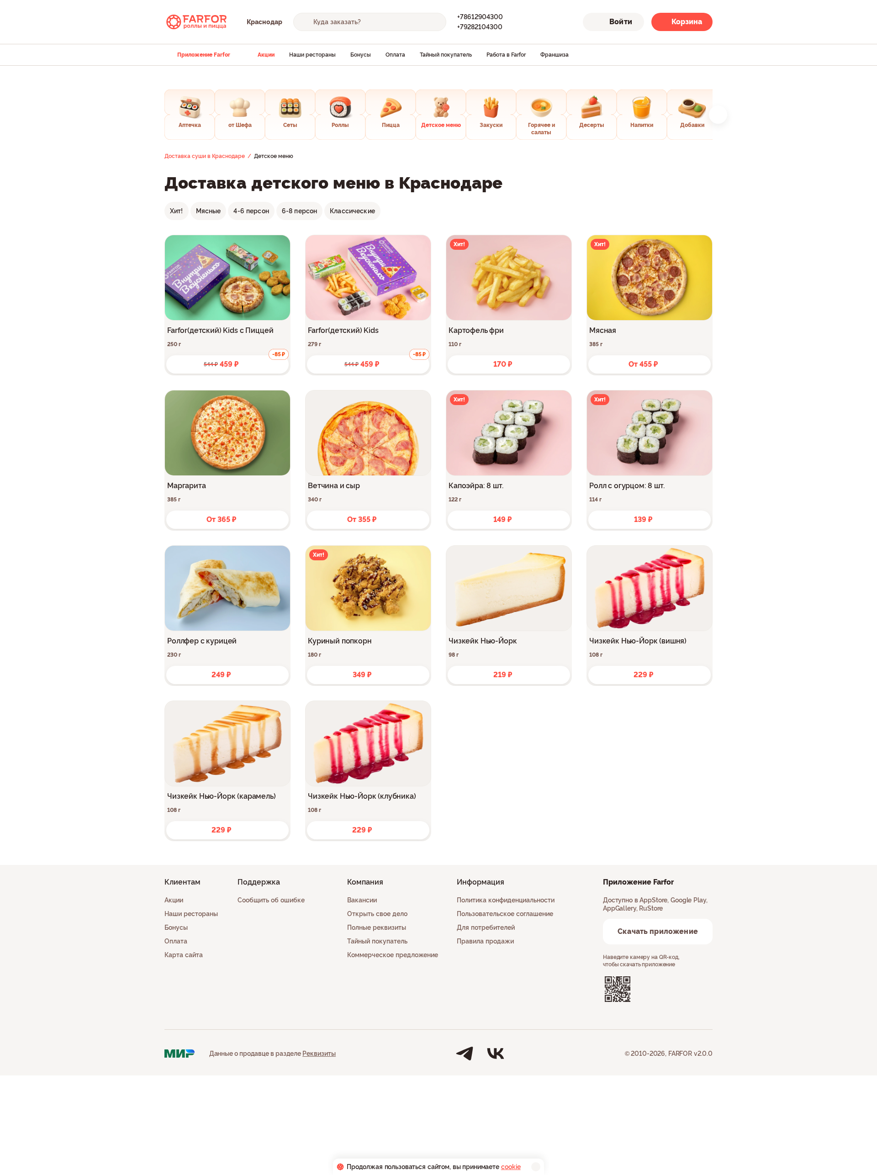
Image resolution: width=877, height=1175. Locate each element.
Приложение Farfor (203, 55)
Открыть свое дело (377, 913)
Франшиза (554, 55)
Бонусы (360, 55)
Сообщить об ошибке (271, 900)
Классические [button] (352, 211)
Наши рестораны (312, 55)
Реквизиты (319, 1053)
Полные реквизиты (376, 927)
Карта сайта (183, 955)
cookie (511, 1166)
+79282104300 (479, 27)
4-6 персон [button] (251, 211)
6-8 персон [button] (299, 211)
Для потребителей (486, 927)
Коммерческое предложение (392, 955)
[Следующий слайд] (718, 114)
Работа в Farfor (506, 55)
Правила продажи (485, 941)
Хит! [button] (176, 211)
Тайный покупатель (446, 55)
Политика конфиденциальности (506, 900)
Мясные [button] (208, 211)
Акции (266, 55)
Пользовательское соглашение (505, 913)
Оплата (395, 55)
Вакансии (362, 900)
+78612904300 (480, 17)
